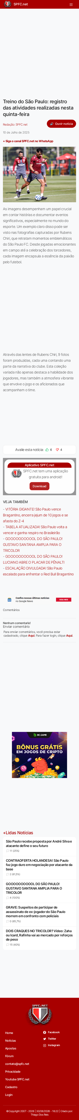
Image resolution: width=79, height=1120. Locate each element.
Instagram (54, 1045)
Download (39, 486)
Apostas (10, 1048)
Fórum (9, 1056)
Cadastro (11, 1087)
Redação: (15, 124)
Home (9, 1033)
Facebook (54, 1032)
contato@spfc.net (17, 1064)
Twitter (52, 1038)
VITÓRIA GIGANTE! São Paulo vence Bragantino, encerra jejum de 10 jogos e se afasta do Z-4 (35, 515)
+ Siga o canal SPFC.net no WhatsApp (28, 141)
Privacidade (12, 1071)
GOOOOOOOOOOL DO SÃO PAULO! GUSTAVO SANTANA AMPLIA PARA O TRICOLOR (32, 544)
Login (8, 1095)
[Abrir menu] (71, 4)
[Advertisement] (39, 51)
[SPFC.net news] (39, 600)
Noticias (10, 1040)
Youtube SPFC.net (17, 1079)
